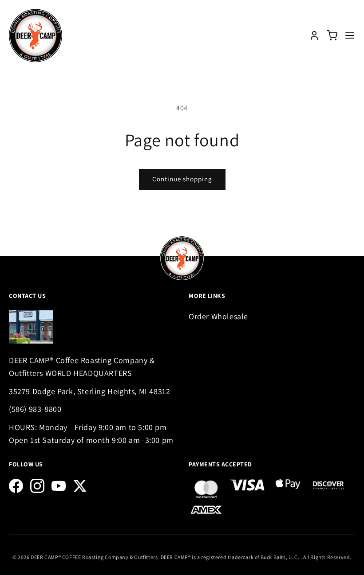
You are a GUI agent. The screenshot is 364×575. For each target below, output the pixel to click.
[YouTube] (58, 486)
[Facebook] (16, 486)
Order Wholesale (218, 316)
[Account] (314, 35)
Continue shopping (182, 179)
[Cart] (332, 35)
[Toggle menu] (349, 35)
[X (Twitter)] (80, 486)
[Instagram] (37, 486)
